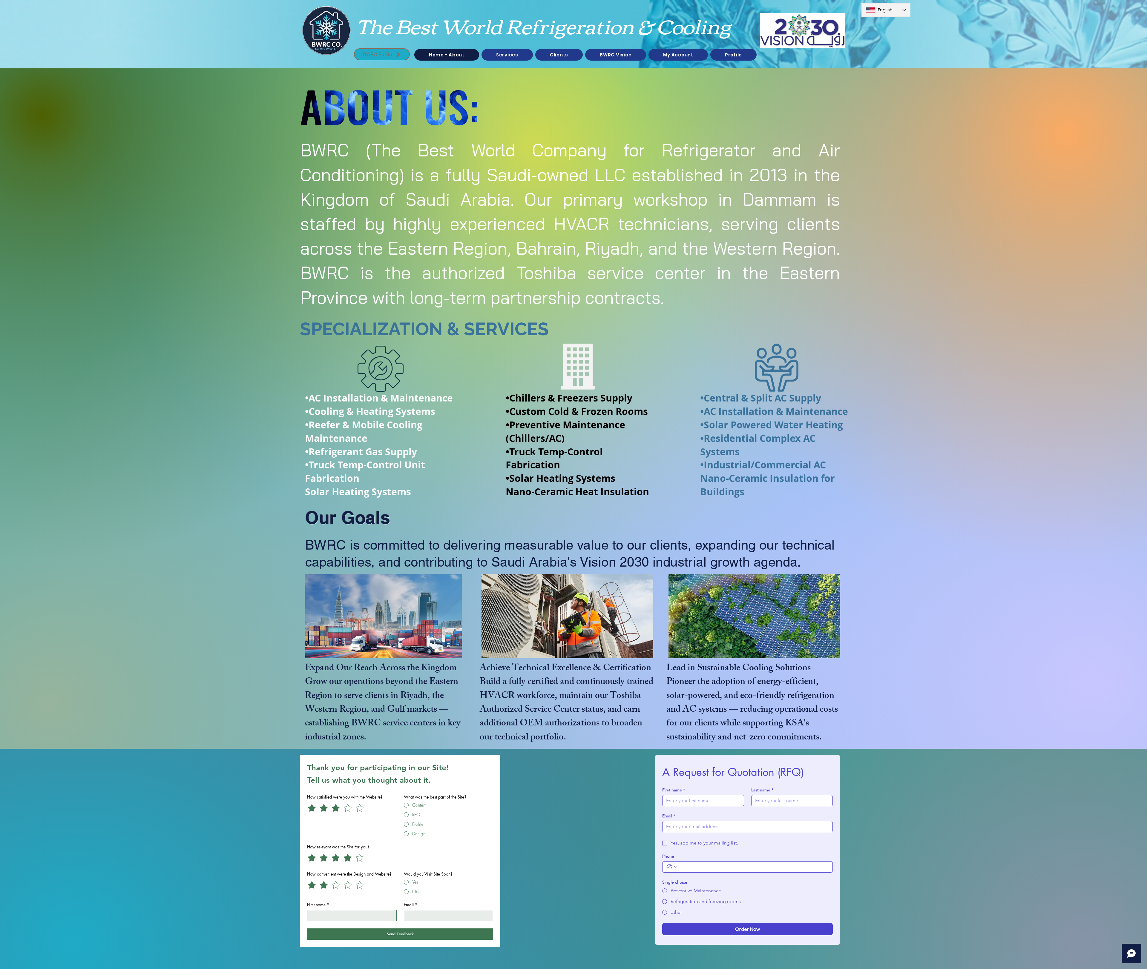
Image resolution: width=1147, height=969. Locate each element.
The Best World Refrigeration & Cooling (544, 25)
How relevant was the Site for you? (338, 847)
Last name (762, 790)
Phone (668, 856)
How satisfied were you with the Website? (345, 797)
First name (318, 905)
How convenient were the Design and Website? (349, 874)
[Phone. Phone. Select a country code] (672, 866)
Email (410, 905)
